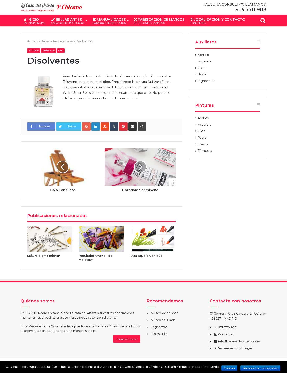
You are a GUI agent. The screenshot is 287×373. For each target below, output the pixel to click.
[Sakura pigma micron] (49, 239)
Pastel (202, 74)
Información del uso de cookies (260, 368)
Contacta (225, 334)
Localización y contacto (218, 21)
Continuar (229, 368)
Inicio (35, 21)
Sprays (203, 144)
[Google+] (86, 126)
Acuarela (204, 61)
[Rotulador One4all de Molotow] (101, 239)
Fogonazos (159, 327)
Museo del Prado (163, 320)
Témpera (205, 151)
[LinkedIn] (95, 126)
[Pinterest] (123, 126)
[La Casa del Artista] (52, 7)
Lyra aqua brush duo (146, 256)
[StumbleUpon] (105, 126)
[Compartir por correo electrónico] (132, 126)
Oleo (60, 50)
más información (126, 338)
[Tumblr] (114, 126)
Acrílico (203, 55)
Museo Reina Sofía (164, 313)
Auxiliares (66, 41)
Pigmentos (206, 81)
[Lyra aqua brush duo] (153, 239)
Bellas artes (67, 21)
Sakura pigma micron (43, 256)
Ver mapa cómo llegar (234, 348)
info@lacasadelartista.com (238, 341)
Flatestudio (159, 334)
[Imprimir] (142, 126)
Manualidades (109, 21)
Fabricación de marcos (159, 21)
